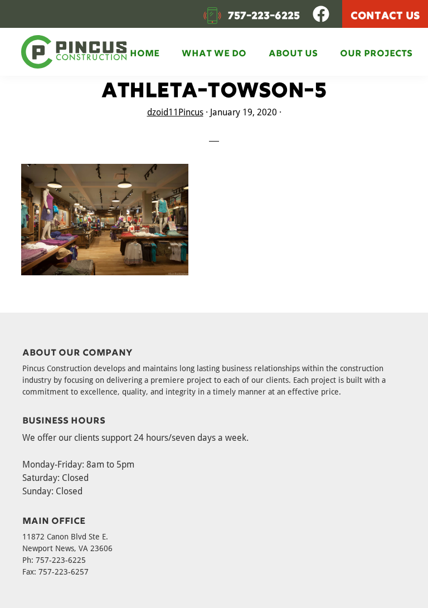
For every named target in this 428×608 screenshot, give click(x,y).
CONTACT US (385, 14)
